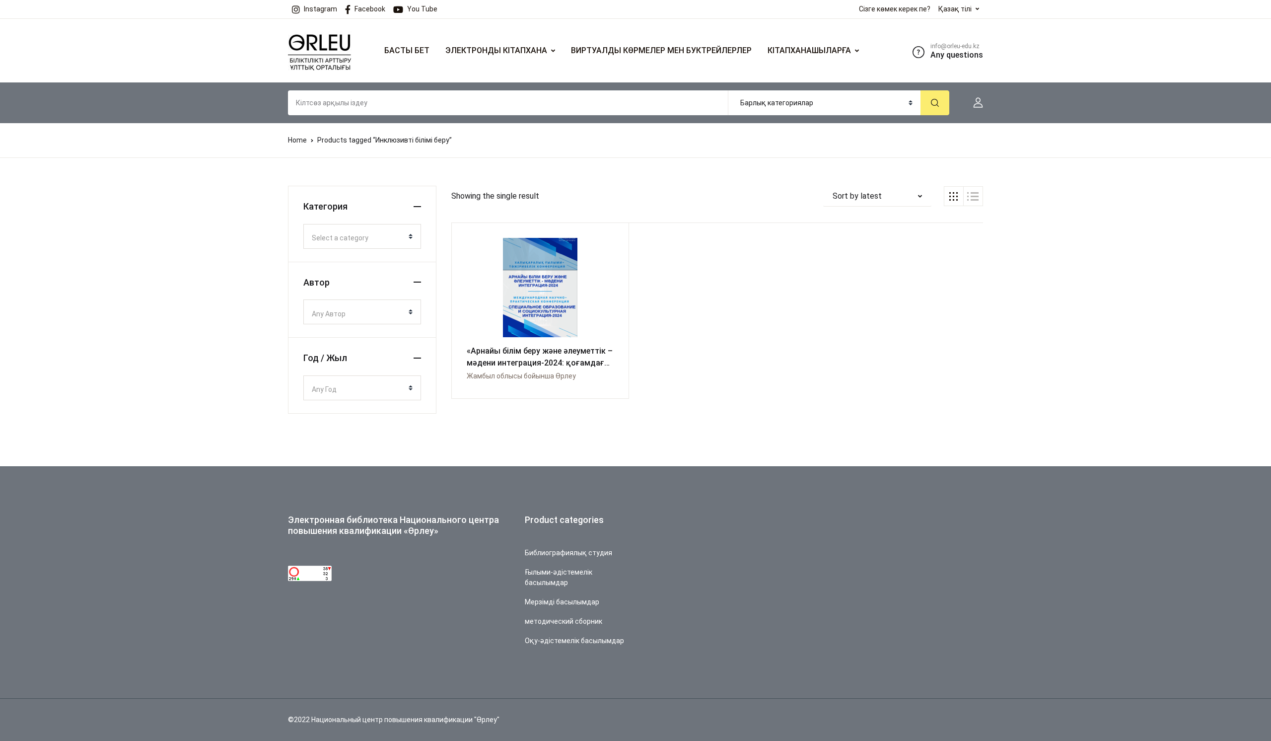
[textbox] (358, 238)
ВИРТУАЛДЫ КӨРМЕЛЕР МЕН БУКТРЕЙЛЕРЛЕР (661, 50)
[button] (974, 102)
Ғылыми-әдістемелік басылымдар (558, 577)
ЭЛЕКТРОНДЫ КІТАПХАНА (496, 50)
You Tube (422, 9)
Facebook (369, 9)
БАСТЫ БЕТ (406, 50)
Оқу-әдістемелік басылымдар (574, 641)
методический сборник (563, 621)
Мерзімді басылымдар (562, 602)
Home (297, 140)
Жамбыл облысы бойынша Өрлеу (521, 376)
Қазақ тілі (955, 9)
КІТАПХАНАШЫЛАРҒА (809, 50)
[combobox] (362, 236)
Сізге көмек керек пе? (894, 9)
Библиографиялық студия (568, 553)
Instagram (320, 9)
